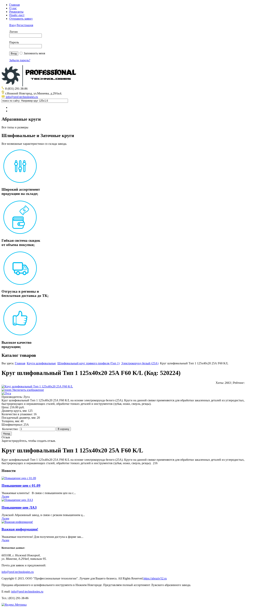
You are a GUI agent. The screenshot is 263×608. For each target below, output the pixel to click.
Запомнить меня (34, 53)
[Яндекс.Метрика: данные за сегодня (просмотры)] (14, 604)
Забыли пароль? (19, 60)
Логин (13, 31)
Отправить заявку (21, 18)
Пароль (14, 42)
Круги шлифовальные (41, 363)
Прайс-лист (16, 15)
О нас (13, 8)
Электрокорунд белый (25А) (139, 363)
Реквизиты (16, 11)
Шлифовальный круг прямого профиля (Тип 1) (88, 363)
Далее (5, 496)
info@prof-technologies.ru (22, 97)
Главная (14, 4)
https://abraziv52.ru (155, 578)
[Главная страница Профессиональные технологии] (40, 85)
